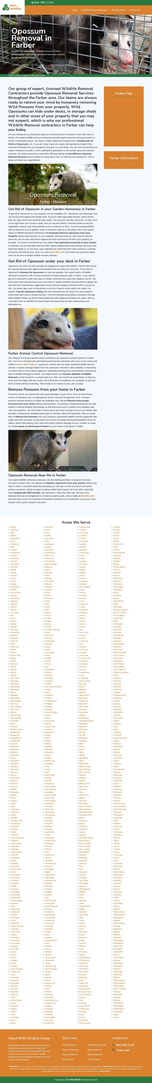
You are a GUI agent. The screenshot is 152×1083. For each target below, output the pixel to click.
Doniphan (15, 1017)
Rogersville (118, 618)
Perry (81, 949)
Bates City (15, 632)
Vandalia (117, 881)
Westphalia (118, 963)
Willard (116, 977)
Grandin (48, 781)
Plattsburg (83, 986)
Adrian (13, 527)
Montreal (83, 789)
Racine (117, 550)
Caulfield (14, 863)
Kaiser (47, 980)
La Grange (83, 533)
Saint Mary (118, 661)
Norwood (83, 872)
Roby (116, 604)
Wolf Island (118, 1003)
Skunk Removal (94, 1050)
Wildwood (118, 975)
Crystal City (15, 972)
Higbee (48, 872)
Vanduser (118, 883)
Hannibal (49, 829)
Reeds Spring (119, 567)
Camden (14, 818)
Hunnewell (49, 923)
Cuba (13, 975)
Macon (82, 687)
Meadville (83, 738)
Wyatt (116, 1015)
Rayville (117, 558)
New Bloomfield (86, 838)
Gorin (47, 766)
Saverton (117, 687)
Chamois (14, 889)
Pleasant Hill (84, 989)
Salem (116, 675)
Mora (81, 792)
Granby (48, 778)
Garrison (48, 729)
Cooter (13, 952)
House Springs (51, 906)
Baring (13, 624)
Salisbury (117, 678)
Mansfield (83, 698)
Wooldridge (118, 1006)
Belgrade (14, 638)
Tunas (116, 846)
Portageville (84, 1009)
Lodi (81, 644)
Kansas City (50, 983)
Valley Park (118, 875)
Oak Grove (83, 881)
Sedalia (117, 692)
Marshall (82, 709)
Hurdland (49, 929)
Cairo (13, 806)
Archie (13, 578)
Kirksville (49, 1015)
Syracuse (117, 812)
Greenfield (49, 804)
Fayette (48, 658)
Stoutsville (118, 781)
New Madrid (84, 852)
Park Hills (83, 932)
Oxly (81, 918)
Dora (13, 1020)
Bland (13, 692)
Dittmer (14, 1012)
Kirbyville (49, 1012)
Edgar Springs (51, 564)
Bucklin (14, 781)
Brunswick (15, 778)
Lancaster (83, 564)
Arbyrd (13, 573)
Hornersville (50, 903)
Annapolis (15, 564)
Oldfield (82, 892)
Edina (47, 570)
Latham (82, 570)
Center (13, 872)
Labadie (82, 544)
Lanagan (83, 561)
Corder (13, 955)
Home (10, 75)
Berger (13, 658)
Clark (13, 906)
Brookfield (15, 761)
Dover (13, 1023)
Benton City (15, 655)
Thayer (116, 829)
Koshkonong (84, 527)
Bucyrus (14, 786)
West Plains (119, 957)
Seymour (117, 707)
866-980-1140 (43, 2)
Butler (13, 798)
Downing (48, 527)
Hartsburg (49, 843)
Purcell (116, 533)
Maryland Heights (86, 721)
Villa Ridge (118, 903)
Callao (13, 815)
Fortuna (48, 690)
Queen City (118, 544)
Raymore (117, 556)
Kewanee (49, 995)
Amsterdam (15, 553)
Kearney (48, 986)
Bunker (14, 795)
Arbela (13, 570)
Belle (13, 644)
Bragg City (15, 735)
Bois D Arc (15, 709)
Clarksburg (15, 909)
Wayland (117, 938)
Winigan (117, 997)
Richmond (118, 584)
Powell (82, 1017)
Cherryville (15, 895)
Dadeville (15, 980)
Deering (14, 995)
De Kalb (14, 986)
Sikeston (117, 724)
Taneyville (118, 818)
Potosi (82, 1015)
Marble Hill (83, 701)
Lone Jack (83, 650)
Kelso (47, 989)
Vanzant (117, 886)
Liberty (82, 618)
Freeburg (49, 704)
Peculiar (82, 943)
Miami (81, 749)
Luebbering (84, 672)
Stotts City (118, 775)
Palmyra (82, 926)
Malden (82, 692)
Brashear (14, 747)
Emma (47, 601)
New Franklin (84, 846)
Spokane (117, 744)
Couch (13, 957)
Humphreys (50, 920)
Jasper (48, 963)
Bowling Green (17, 729)
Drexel (47, 530)
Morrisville (83, 804)
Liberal (82, 615)
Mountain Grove (86, 812)
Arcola (13, 581)
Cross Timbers (17, 969)
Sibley (116, 721)
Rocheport (118, 607)
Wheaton (117, 969)
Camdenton (15, 823)
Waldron (117, 909)
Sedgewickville (120, 695)
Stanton (117, 752)
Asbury (14, 595)
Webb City (118, 946)
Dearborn (15, 992)
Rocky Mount (119, 615)
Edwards (48, 573)
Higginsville (50, 875)
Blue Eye (14, 704)
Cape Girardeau (17, 838)
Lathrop (82, 573)
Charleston (15, 892)
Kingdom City (50, 1003)
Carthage (14, 849)
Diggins (14, 1009)
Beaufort (14, 635)
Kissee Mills (50, 1017)
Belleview (15, 647)
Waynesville (119, 940)
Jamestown (50, 960)
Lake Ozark (84, 553)
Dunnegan (49, 544)
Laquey (82, 567)
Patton (82, 940)
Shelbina (117, 709)
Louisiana (83, 664)
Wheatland (118, 966)
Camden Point (17, 821)
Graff (47, 772)
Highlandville (50, 881)
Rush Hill (117, 630)
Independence (51, 940)
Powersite (83, 1020)
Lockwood (83, 641)
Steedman (118, 758)
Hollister (48, 895)
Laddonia (83, 550)
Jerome (48, 972)
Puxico (116, 541)
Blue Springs (16, 707)
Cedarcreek (15, 869)
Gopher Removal (69, 1054)
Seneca (117, 704)
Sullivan (117, 801)
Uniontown (118, 863)
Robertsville (119, 601)
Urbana (117, 869)
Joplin (47, 975)
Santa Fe (117, 681)
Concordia (15, 943)
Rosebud (117, 627)
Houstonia (49, 912)
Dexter (13, 1003)
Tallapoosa (118, 815)
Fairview (48, 644)
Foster (47, 692)
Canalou (14, 829)
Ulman (116, 858)
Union (116, 861)
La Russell (83, 541)
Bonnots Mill (16, 718)
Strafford (117, 786)
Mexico (82, 747)
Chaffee (14, 886)
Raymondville (119, 553)
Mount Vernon (85, 809)
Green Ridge (50, 801)
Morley (82, 798)
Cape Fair (15, 835)
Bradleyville (16, 732)
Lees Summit (84, 587)
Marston (82, 715)
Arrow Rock (15, 593)
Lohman (82, 647)
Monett (82, 781)
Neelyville (83, 829)
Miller (81, 761)
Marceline (83, 704)
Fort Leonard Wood (53, 687)
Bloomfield (15, 698)
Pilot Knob (83, 972)
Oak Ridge (83, 883)
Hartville (48, 846)
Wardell (117, 920)
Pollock (82, 997)
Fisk (46, 667)
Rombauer (118, 624)
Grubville (48, 818)
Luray (81, 675)
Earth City (49, 556)
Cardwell (14, 841)
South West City (120, 738)
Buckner (14, 784)
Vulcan (116, 906)
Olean (81, 895)
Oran (81, 898)
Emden (48, 595)
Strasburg (118, 789)
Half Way (48, 821)
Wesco (116, 955)
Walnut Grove (119, 912)
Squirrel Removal (95, 1054)
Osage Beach (85, 906)
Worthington (119, 1009)
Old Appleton (84, 889)
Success (117, 798)
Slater (116, 729)
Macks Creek (84, 681)
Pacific (82, 923)
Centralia (14, 881)
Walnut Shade (119, 915)
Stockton (117, 772)
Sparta (116, 741)
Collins (14, 935)
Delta (13, 997)
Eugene (48, 613)
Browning (15, 769)
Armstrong (15, 587)
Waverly (117, 935)
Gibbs (47, 738)
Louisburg (83, 661)
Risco (116, 593)
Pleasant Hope (85, 992)
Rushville (117, 632)
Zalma (116, 1017)
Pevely (82, 955)
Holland (48, 889)
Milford (82, 755)
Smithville (118, 735)
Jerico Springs (51, 969)
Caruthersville (16, 852)
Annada (14, 561)
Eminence (49, 598)
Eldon (47, 575)
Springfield (118, 747)
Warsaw (117, 926)
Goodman (49, 764)
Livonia (82, 638)
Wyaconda (118, 1012)
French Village (51, 712)
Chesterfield (16, 898)
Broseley (14, 766)
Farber (18, 75)
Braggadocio (16, 738)
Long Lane (83, 655)
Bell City (14, 641)
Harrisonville (50, 841)
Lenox (81, 590)
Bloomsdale (16, 701)
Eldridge (48, 578)
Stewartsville (119, 769)
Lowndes (83, 667)
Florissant (49, 678)
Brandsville (15, 741)
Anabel (14, 556)
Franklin (48, 698)
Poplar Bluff (84, 1006)
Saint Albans (119, 644)
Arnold (13, 590)
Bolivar (14, 712)
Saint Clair (118, 650)
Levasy (82, 607)
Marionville (83, 707)
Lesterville (83, 604)
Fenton (48, 661)
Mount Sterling (85, 806)
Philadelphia (84, 957)
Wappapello (119, 918)
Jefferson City (50, 966)
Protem (117, 530)
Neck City (83, 826)
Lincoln (82, 627)
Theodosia (118, 832)
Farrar (47, 655)
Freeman (48, 707)
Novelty (82, 875)
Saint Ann (118, 647)
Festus (48, 664)
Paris (81, 929)
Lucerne (82, 670)
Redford (117, 561)
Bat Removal (68, 1059)
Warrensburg (119, 923)
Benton (14, 652)
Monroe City (84, 784)
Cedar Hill (15, 866)
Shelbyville (118, 712)
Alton (13, 547)
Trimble (117, 843)
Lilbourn (82, 624)
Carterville (15, 846)
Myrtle (81, 818)
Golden (48, 758)
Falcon (48, 647)
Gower (47, 769)
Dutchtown (49, 550)
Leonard (82, 595)
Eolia (47, 604)
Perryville (83, 952)
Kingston (48, 1006)
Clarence (14, 903)
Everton (48, 621)
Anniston (14, 567)
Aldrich (14, 536)
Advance (14, 530)
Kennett (48, 992)
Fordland (48, 681)
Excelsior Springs (52, 630)
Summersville (119, 804)
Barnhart (14, 630)
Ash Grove (15, 598)
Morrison (83, 801)
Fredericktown (51, 701)
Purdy (116, 538)
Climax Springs (17, 926)
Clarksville (15, 912)
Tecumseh (118, 826)
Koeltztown (49, 1023)
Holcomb (48, 886)
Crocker (14, 966)
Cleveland (15, 918)
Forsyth (48, 684)
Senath (117, 701)
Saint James (119, 655)
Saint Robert (119, 667)
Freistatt (48, 709)
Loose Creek (84, 658)
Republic (117, 573)
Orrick (81, 903)
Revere (117, 575)
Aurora (13, 610)
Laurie (82, 575)
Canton (14, 832)
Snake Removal (69, 1045)
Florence (48, 675)
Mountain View (85, 815)
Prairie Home (84, 1023)
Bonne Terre (16, 715)
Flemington (49, 670)
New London (84, 849)
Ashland (14, 604)
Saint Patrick (119, 664)
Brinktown (15, 755)
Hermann (49, 866)
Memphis (83, 741)
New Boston (84, 841)
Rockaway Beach (121, 610)
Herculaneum (50, 863)
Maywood (83, 729)
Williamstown (119, 983)
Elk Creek (49, 581)
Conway (14, 946)
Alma (13, 541)
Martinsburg (84, 718)
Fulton (47, 718)
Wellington (118, 949)
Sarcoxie (117, 684)
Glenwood (49, 752)
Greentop (49, 806)
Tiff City (117, 838)
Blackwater (15, 687)
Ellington (48, 587)
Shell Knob (118, 718)
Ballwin (14, 621)
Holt (46, 898)
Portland (82, 1012)
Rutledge (117, 638)
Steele (116, 761)
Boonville (15, 721)
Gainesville (49, 721)
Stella (116, 766)
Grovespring (50, 815)
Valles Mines (119, 872)
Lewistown (83, 610)
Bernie (13, 661)
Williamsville (119, 986)
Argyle (13, 584)
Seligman (118, 698)
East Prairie (50, 561)
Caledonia (15, 809)
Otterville (83, 912)
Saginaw (117, 641)
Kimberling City (51, 1000)
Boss (13, 724)
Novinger (83, 878)
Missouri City (84, 772)
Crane (13, 963)
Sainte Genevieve (121, 672)
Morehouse (84, 795)
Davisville (15, 983)
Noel (81, 869)
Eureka (48, 618)
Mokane (82, 778)
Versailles (118, 892)
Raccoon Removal (70, 1050)
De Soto (14, 989)
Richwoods (118, 587)
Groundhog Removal (96, 1045)
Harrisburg (49, 838)
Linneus (82, 635)
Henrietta (49, 861)
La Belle (82, 530)
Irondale (48, 946)
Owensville (84, 915)
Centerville (15, 878)
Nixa (81, 866)
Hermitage (49, 869)
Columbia (15, 938)
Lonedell (83, 652)
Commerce (15, 940)
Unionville (118, 866)
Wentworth (118, 952)
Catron (13, 861)
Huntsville (49, 926)
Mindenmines (85, 766)
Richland (117, 581)
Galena (48, 724)
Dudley (48, 536)
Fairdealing (50, 641)
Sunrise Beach (120, 806)
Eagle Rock (50, 553)
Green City (49, 798)
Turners (117, 849)
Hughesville (50, 915)
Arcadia (14, 575)
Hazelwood (50, 855)
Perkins (82, 946)
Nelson (82, 832)
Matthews (83, 724)
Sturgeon (117, 795)
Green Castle (50, 795)
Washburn (118, 929)
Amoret (14, 550)
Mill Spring (83, 758)
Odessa (82, 886)
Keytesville (49, 997)
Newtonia (83, 861)
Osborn (82, 909)
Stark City (118, 755)
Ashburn (14, 601)
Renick (116, 570)
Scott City (118, 690)
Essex (47, 607)
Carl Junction (16, 843)
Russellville (118, 635)
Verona (117, 889)
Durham (48, 547)
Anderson (15, 558)
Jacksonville (50, 957)
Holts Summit (50, 900)
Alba (12, 533)
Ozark (81, 920)
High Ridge (50, 878)
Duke (47, 541)
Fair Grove (49, 635)
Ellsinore (48, 590)
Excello (48, 627)
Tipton (116, 841)
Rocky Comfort (120, 613)
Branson (14, 744)
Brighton (14, 752)
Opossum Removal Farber (34, 75)
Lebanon (83, 584)
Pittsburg (83, 977)
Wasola (117, 932)
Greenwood (50, 812)
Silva (116, 727)
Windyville (118, 995)
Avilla (13, 618)
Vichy (116, 898)
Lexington (83, 613)
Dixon (13, 1015)
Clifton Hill (15, 923)
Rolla (116, 621)
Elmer (47, 593)
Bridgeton (15, 749)
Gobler (48, 755)
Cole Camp (15, 932)
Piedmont (83, 963)
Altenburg (15, 544)
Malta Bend (84, 695)
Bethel (13, 667)
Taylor (116, 821)
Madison (82, 690)
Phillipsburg (84, 960)
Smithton (117, 732)
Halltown (48, 826)
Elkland (48, 584)
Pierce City (83, 966)
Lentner (82, 593)
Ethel (47, 610)
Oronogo (83, 900)
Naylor (82, 823)
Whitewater (118, 972)
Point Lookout (85, 995)
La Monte (83, 536)
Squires (117, 749)
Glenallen (49, 749)
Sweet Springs (120, 809)
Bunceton (15, 792)
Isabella (48, 952)
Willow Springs (120, 989)
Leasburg (83, 581)
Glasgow (48, 747)
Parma (82, 935)
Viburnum (118, 895)
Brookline (15, 764)
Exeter (47, 632)
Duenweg (49, 538)
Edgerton (49, 567)
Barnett (14, 627)
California (15, 812)
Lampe (82, 558)
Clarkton (14, 915)
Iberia (47, 935)
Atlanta (14, 607)
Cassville (14, 855)
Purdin (116, 536)
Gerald (48, 735)
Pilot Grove (84, 969)
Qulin (116, 547)
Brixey (13, 758)
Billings (14, 675)
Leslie (81, 601)
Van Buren (118, 878)
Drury (47, 533)
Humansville (50, 918)
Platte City (83, 983)
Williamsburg (119, 980)
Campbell (15, 826)
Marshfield (83, 712)
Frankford (49, 695)
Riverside (118, 595)
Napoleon (83, 821)
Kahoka (48, 977)
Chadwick (15, 883)
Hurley (47, 932)
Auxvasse (15, 613)
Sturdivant (118, 792)
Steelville (117, 764)
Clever (13, 920)
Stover (116, 784)
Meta (81, 744)
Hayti (47, 852)
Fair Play (48, 638)
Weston (117, 960)
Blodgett (14, 695)
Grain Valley (50, 775)
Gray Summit (50, 789)
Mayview (83, 727)
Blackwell (15, 690)
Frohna (48, 715)
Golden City (50, 761)
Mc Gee (82, 732)
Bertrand (14, 664)
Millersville (83, 764)
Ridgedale (118, 590)
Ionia (47, 943)
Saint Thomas (119, 670)
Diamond (14, 1006)
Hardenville (50, 832)
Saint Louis (118, 658)
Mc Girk (82, 735)
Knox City (49, 1020)
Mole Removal (93, 1059)
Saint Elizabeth (120, 652)
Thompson (118, 835)
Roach (116, 598)
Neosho (82, 835)
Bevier (13, 672)
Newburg (83, 858)
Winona (117, 1000)
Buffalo (14, 789)
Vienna (117, 900)
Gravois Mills (50, 786)
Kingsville (49, 1009)
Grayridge (49, 792)
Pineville (83, 975)
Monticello (83, 786)
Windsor (117, 992)
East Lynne (49, 558)
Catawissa (15, 858)
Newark (82, 855)
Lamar (82, 556)
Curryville (15, 977)
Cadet (13, 804)
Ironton (48, 949)
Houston (48, 909)
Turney (116, 852)
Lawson (82, 578)
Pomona (82, 1003)
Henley (48, 858)
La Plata (82, 538)
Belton (13, 650)
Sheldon (117, 715)
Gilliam (48, 744)
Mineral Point (84, 769)
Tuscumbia (118, 855)
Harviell (48, 849)
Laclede (82, 547)
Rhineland (118, 578)
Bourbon (14, 727)
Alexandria (15, 538)
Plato (81, 980)
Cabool (14, 801)
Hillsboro (48, 883)
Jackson (48, 955)
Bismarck (14, 681)
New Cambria (85, 843)
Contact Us (134, 10)
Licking (82, 621)
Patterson (83, 938)
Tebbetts (117, 823)
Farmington (50, 652)
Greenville (49, 809)
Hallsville (49, 823)
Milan (81, 752)
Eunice (48, 615)
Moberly (82, 775)
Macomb (82, 684)
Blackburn (15, 684)
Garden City (50, 727)
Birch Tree (15, 678)
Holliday (48, 892)
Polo (81, 1000)
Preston (117, 527)
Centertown (15, 875)
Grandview (49, 784)
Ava (12, 615)
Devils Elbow (16, 1000)
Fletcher (48, 672)
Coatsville (15, 929)
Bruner (13, 775)
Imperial (48, 938)
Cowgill (14, 960)
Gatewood (49, 732)
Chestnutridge (16, 900)
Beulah (14, 670)
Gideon (48, 741)
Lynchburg (83, 678)
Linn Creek (83, 632)
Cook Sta (14, 949)
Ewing (47, 624)
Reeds (116, 564)
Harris (47, 835)
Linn (81, 630)
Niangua (82, 863)
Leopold (82, 598)
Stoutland (118, 778)
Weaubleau (118, 943)
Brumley (14, 772)
